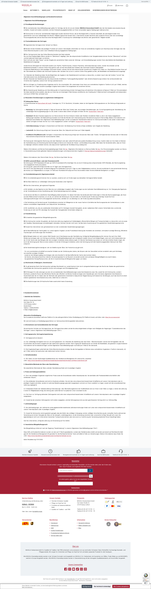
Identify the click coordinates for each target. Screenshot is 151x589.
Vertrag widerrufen (56, 535)
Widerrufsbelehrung (84, 525)
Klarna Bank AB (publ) (44, 103)
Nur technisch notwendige (102, 586)
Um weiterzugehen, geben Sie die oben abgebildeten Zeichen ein (75, 480)
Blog (79, 528)
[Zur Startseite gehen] (26, 5)
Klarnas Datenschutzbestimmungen (95, 151)
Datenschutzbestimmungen (59, 490)
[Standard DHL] (25, 523)
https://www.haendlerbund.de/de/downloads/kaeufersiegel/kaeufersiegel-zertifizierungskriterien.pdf (57, 360)
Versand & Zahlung (84, 523)
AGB (84, 490)
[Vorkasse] (107, 502)
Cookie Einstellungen (57, 530)
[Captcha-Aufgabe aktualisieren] (91, 476)
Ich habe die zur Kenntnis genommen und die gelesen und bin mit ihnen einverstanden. (76, 490)
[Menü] (148, 573)
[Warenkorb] (127, 5)
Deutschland (92, 111)
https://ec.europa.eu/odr (112, 317)
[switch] (145, 583)
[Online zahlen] (119, 502)
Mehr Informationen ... (27, 587)
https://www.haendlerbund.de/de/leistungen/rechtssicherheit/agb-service (49, 436)
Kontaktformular (37, 511)
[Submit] (90, 470)
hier (66, 149)
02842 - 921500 (28, 504)
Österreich (100, 111)
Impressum (54, 523)
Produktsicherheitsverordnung (60, 533)
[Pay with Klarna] (112, 502)
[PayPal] (107, 506)
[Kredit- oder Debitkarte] (115, 506)
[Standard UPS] (31, 523)
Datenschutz (54, 525)
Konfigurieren (87, 586)
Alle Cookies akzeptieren (121, 586)
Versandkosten (71, 579)
